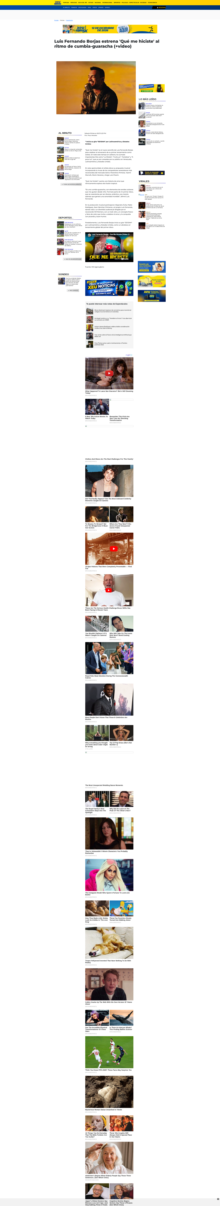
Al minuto (66, 7)
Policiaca (125, 2)
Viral (89, 7)
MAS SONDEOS (73, 290)
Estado (90, 2)
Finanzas (74, 7)
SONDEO (63, 274)
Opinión (100, 7)
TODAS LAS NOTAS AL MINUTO (72, 184)
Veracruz (73, 2)
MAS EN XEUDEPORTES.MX (73, 259)
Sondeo (107, 7)
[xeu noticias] (57, 3)
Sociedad (143, 2)
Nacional (98, 2)
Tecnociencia (152, 2)
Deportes (117, 2)
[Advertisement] (70, 200)
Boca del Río (82, 2)
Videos (94, 7)
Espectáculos (134, 2)
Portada (66, 2)
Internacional (107, 2)
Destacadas (82, 7)
